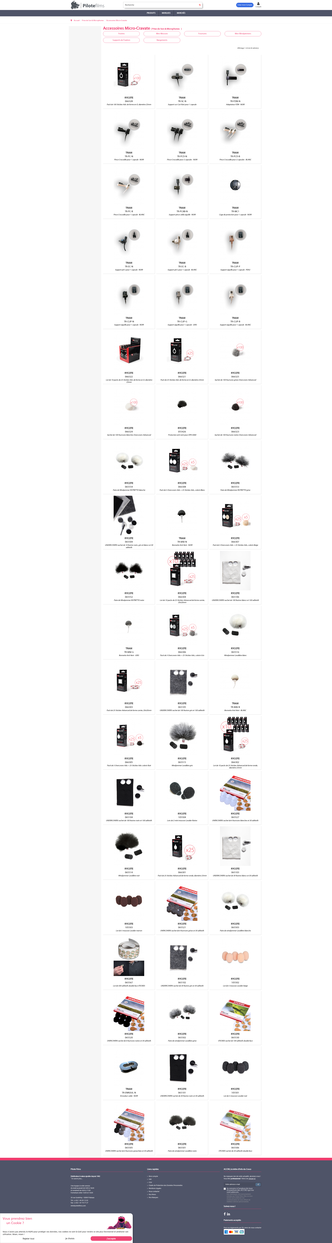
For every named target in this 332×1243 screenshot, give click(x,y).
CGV (150, 1182)
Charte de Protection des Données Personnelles (165, 1185)
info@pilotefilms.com (78, 1206)
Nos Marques (153, 1198)
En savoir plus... (76, 1179)
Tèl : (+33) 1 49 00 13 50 (79, 1200)
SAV (150, 1179)
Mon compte (153, 1176)
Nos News (152, 1195)
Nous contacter (154, 1192)
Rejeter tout (28, 1238)
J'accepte (111, 1238)
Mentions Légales (155, 1188)
